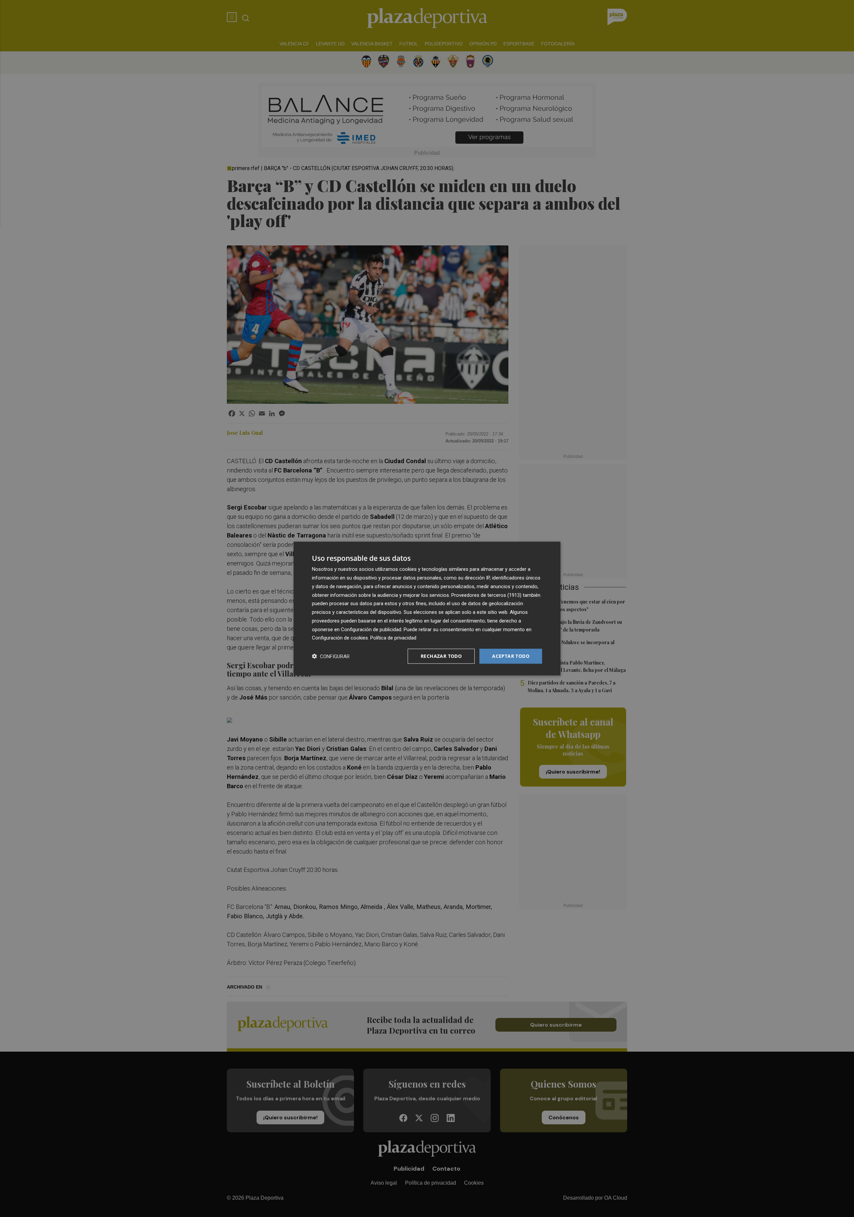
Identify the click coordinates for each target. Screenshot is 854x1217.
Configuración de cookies (340, 638)
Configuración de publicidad (371, 629)
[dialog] (427, 609)
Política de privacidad (393, 638)
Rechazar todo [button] (441, 656)
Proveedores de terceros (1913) (486, 595)
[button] (331, 656)
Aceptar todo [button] (510, 656)
